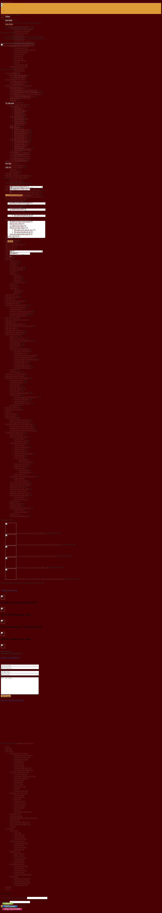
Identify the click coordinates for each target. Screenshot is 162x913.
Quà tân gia (9, 257)
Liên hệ (8, 889)
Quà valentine (19, 69)
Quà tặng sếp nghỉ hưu (13, 330)
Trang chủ (4, 15)
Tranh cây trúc (19, 445)
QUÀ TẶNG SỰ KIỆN (13, 334)
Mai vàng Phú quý (21, 138)
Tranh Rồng (14, 502)
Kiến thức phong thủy (22, 879)
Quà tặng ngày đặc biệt (14, 324)
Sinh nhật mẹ (19, 282)
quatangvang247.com (25, 743)
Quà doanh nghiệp (12, 240)
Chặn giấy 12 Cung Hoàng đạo (25, 90)
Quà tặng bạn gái (16, 380)
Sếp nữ (17, 293)
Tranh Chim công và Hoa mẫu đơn (22, 476)
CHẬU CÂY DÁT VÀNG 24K (15, 161)
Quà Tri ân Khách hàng (18, 316)
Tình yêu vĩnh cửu (16, 155)
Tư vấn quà (9, 103)
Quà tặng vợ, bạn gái (22, 31)
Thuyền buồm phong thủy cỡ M (21, 428)
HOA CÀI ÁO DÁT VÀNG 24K (16, 178)
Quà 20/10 (14, 261)
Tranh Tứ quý (15, 514)
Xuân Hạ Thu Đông (21, 153)
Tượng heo (18, 117)
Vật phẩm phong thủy (22, 883)
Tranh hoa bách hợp (21, 447)
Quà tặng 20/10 (20, 858)
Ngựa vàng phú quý (21, 140)
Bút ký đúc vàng (16, 207)
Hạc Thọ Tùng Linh (21, 134)
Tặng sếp (13, 288)
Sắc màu (13, 125)
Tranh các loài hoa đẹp (18, 443)
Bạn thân (17, 278)
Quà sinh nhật (10, 253)
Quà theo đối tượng (17, 841)
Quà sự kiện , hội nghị (13, 255)
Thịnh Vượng (14, 128)
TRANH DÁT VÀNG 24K (14, 433)
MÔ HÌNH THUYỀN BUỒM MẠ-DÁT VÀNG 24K (22, 190)
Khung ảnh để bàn (16, 435)
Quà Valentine (15, 372)
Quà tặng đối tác (20, 847)
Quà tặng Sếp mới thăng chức (25, 359)
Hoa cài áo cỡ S (16, 184)
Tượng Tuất (18, 123)
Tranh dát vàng (15, 814)
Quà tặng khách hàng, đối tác (16, 320)
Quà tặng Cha (15, 387)
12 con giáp (9, 80)
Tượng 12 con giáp (17, 77)
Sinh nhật (13, 274)
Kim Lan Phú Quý (20, 136)
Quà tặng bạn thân (21, 33)
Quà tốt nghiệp (19, 79)
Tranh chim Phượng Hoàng (20, 485)
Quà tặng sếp (10, 328)
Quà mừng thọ (19, 71)
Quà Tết (13, 370)
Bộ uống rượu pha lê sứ (23, 213)
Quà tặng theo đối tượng (14, 376)
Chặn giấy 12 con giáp (18, 75)
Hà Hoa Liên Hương (21, 132)
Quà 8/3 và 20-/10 (17, 339)
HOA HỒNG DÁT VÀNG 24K (15, 186)
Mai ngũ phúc (15, 171)
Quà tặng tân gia (20, 839)
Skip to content (6, 2)
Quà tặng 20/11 (11, 295)
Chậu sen (13, 169)
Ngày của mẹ (19, 856)
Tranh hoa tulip (19, 474)
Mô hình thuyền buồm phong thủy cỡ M (24, 194)
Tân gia (12, 284)
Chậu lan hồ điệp (16, 167)
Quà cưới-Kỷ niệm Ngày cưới (21, 341)
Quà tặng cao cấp (16, 268)
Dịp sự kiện (14, 831)
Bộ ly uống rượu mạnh (18, 205)
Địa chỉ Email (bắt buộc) (16, 207)
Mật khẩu (5, 902)
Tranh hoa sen (19, 468)
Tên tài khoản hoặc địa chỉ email (14, 898)
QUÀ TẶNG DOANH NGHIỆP (16, 305)
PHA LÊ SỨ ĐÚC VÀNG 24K (15, 199)
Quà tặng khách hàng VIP (19, 314)
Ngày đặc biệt (15, 852)
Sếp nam (17, 291)
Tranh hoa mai (19, 458)
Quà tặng (8, 259)
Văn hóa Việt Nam (16, 159)
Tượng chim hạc (20, 107)
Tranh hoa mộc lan (21, 466)
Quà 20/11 (14, 263)
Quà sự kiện (18, 785)
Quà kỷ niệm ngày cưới (23, 86)
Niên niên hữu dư (20, 142)
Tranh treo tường (20, 441)
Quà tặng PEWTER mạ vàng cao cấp (19, 326)
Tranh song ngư (15, 504)
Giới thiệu (8, 20)
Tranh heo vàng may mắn (19, 422)
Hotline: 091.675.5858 (12, 909)
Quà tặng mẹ (19, 35)
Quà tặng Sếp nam (21, 362)
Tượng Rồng (18, 121)
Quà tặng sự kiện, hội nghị (15, 374)
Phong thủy (14, 877)
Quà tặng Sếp (15, 395)
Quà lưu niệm (10, 247)
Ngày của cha (19, 854)
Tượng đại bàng (20, 111)
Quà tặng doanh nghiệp (23, 875)
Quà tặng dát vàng (12, 303)
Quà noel (8, 251)
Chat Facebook (9, 906)
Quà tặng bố (10, 299)
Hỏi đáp (8, 887)
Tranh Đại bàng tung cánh (19, 489)
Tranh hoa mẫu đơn (21, 464)
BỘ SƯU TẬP (10, 86)
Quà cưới (8, 238)
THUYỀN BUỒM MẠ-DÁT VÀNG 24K (19, 424)
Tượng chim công (20, 105)
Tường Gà (17, 115)
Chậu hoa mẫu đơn (17, 165)
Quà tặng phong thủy (22, 156)
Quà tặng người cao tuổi (19, 393)
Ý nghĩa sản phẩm (21, 885)
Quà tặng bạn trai (16, 382)
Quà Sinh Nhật (15, 345)
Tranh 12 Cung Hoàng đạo (24, 96)
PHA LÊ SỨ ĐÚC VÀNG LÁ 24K (17, 219)
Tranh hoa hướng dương (23, 453)
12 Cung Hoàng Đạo (17, 88)
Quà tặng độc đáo (12, 318)
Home (7, 16)
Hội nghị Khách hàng (17, 307)
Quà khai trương (11, 242)
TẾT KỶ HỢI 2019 (12, 418)
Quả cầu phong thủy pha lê (20, 217)
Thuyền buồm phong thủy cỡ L (21, 426)
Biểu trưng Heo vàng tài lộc (20, 420)
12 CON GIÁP (10, 73)
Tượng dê (17, 109)
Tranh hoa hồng (20, 451)
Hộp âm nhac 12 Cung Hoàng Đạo (27, 92)
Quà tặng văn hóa (16, 270)
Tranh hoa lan (19, 456)
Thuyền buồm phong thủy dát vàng (23, 431)
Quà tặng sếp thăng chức (14, 332)
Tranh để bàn (19, 439)
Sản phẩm (9, 24)
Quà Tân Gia (14, 347)
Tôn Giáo (13, 157)
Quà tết (12, 272)
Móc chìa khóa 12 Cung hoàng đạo (27, 94)
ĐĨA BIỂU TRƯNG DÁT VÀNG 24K (17, 176)
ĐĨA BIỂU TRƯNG (11, 174)
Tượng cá (17, 102)
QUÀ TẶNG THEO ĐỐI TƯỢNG (16, 378)
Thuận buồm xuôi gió (22, 148)
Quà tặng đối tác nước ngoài (20, 311)
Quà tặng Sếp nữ (20, 364)
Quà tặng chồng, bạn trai (14, 301)
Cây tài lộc (14, 163)
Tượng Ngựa (19, 119)
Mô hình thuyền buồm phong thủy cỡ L (24, 192)
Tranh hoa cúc (19, 449)
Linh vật (13, 100)
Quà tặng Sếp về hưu (22, 366)
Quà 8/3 (13, 265)
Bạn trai (17, 280)
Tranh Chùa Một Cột (17, 487)
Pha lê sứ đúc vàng (17, 211)
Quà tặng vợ (14, 405)
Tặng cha (13, 286)
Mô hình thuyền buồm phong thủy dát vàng (26, 197)
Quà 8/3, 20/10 (11, 236)
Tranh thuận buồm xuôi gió (20, 508)
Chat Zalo (7, 903)
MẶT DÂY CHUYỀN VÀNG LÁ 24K (18, 188)
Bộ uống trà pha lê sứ (22, 215)
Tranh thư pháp (15, 506)
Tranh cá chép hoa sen (18, 437)
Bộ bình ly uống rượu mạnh (20, 203)
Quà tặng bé (14, 385)
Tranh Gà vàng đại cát (18, 491)
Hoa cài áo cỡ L (15, 180)
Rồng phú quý (19, 146)
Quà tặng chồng (16, 389)
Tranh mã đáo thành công (19, 495)
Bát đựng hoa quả (16, 201)
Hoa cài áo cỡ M (16, 182)
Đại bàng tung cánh (21, 130)
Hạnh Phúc (14, 98)
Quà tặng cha (19, 845)
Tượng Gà (17, 113)
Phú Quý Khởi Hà (20, 144)
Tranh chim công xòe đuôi (19, 483)
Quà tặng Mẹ (14, 391)
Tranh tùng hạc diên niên (19, 516)
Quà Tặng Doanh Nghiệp (19, 349)
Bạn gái (17, 276)
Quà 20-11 (14, 336)
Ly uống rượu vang (17, 209)
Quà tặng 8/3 (19, 860)
